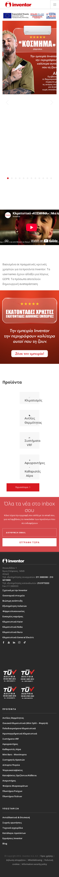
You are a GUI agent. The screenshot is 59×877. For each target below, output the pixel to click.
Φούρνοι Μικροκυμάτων (15, 785)
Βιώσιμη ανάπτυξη (12, 600)
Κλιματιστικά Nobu (12, 626)
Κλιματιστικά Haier (12, 621)
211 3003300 (42, 577)
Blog (4, 843)
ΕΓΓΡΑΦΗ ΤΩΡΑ (29, 542)
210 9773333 (43, 583)
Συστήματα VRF (10, 738)
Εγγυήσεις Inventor (12, 838)
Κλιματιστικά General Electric (18, 637)
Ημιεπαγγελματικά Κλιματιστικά (19, 733)
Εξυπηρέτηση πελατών (14, 605)
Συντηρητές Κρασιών (13, 759)
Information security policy (34, 864)
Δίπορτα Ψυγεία (11, 764)
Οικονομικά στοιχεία (13, 595)
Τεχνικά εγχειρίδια (12, 827)
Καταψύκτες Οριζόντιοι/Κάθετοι (19, 775)
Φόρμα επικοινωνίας (13, 611)
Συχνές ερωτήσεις (12, 822)
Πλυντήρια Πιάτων (12, 796)
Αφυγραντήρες (10, 744)
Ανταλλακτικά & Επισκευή (16, 817)
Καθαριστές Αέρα (11, 749)
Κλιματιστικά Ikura (12, 632)
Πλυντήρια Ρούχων (12, 791)
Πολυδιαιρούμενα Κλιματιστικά (19, 728)
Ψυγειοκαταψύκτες (12, 770)
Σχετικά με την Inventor (14, 590)
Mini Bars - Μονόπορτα (14, 754)
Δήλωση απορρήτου (16, 860)
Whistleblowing (35, 860)
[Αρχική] (18, 5)
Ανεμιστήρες (9, 780)
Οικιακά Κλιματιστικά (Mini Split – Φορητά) (25, 723)
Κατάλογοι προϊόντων (14, 833)
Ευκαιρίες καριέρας (12, 616)
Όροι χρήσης (46, 856)
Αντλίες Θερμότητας (13, 717)
